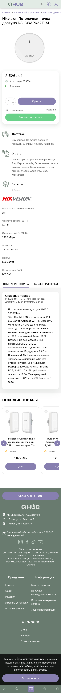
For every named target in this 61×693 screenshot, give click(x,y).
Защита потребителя (43, 609)
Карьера (25, 635)
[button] (49, 4)
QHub (24, 629)
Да (3, 212)
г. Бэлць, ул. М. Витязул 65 (20, 519)
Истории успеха (14, 608)
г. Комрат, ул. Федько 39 (19, 523)
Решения (10, 596)
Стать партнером (30, 641)
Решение (51, 109)
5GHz (5, 224)
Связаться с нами (30, 495)
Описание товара (16, 284)
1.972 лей (21, 458)
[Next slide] (57, 443)
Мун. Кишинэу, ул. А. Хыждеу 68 (23, 515)
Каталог (10, 585)
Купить (37, 101)
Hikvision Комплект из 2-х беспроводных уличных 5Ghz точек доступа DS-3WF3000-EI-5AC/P (21, 442)
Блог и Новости (40, 585)
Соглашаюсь (30, 678)
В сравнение (16, 110)
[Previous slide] (4, 443)
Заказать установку (30, 117)
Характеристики (45, 284)
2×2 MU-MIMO (10, 249)
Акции (8, 590)
